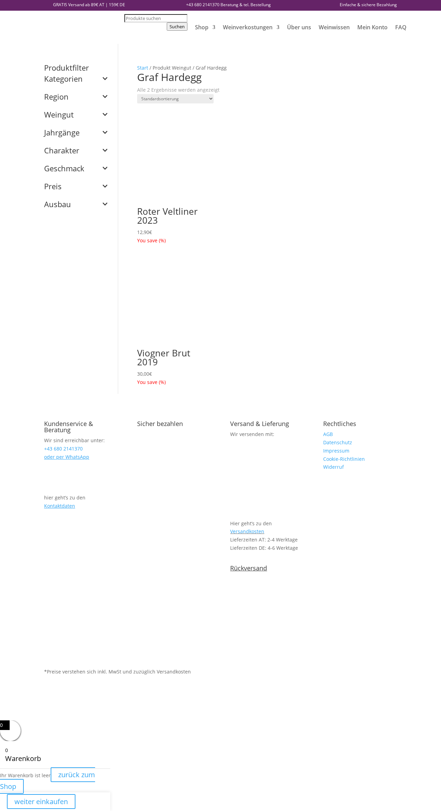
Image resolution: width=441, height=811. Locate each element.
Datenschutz (337, 442)
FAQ (401, 27)
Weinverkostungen (248, 27)
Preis (53, 186)
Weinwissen (334, 27)
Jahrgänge (62, 133)
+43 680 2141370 (202, 5)
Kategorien (63, 79)
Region (56, 97)
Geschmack (64, 168)
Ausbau (57, 204)
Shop (201, 27)
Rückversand (248, 568)
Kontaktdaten (59, 506)
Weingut (59, 115)
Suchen (177, 26)
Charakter (61, 150)
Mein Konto (372, 27)
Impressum (336, 450)
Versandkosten (247, 531)
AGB (328, 434)
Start (142, 67)
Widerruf (333, 467)
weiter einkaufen (41, 801)
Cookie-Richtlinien (344, 459)
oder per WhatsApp (66, 457)
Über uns (299, 27)
